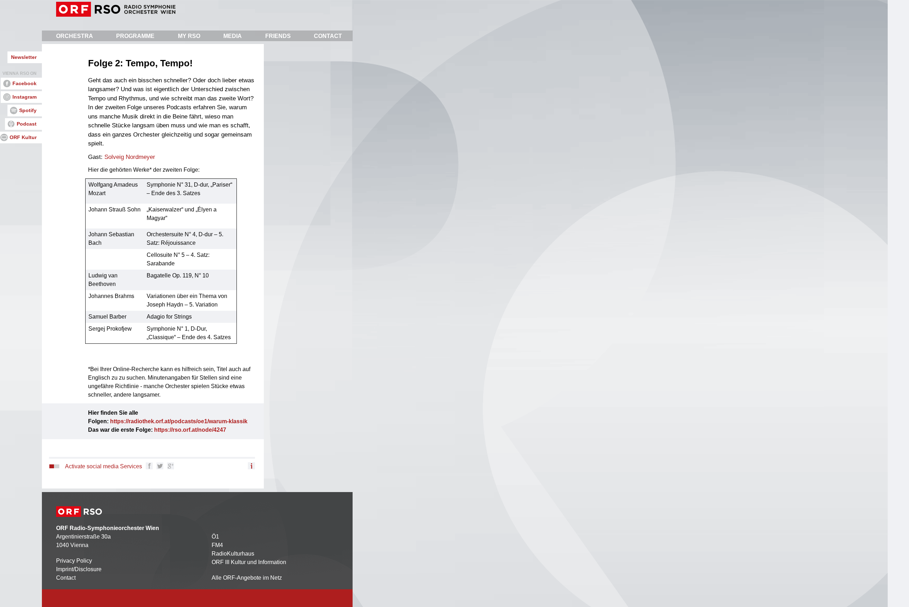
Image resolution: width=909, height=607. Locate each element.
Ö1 (215, 537)
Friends (278, 36)
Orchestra (74, 36)
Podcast (27, 124)
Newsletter (24, 57)
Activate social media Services (103, 466)
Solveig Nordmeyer (129, 157)
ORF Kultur (23, 137)
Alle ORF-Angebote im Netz (247, 578)
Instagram (24, 97)
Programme (135, 36)
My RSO (189, 36)
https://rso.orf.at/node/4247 (190, 430)
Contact (328, 36)
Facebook (24, 83)
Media (232, 36)
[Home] (115, 9)
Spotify (28, 110)
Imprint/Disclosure (79, 569)
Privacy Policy (74, 561)
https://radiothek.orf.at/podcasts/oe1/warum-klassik (178, 421)
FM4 (217, 545)
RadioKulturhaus (233, 554)
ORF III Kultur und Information (249, 562)
